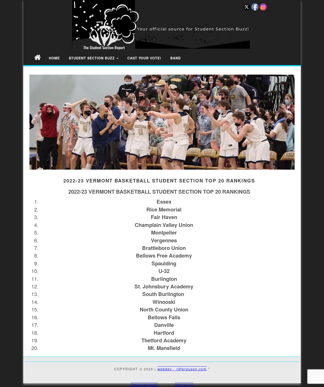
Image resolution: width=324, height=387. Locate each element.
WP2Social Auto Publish (144, 385)
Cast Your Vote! (144, 58)
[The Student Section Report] (37, 57)
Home (54, 58)
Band (175, 58)
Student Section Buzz (92, 58)
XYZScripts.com (184, 385)
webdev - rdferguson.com (182, 369)
